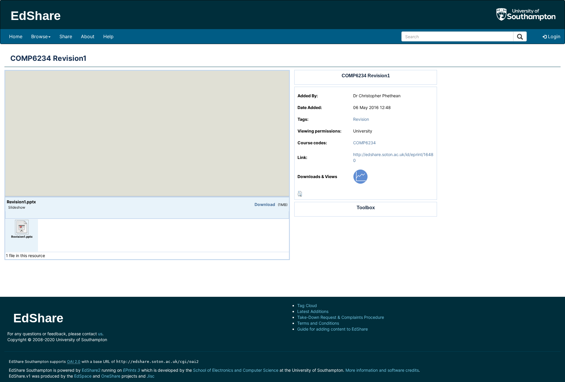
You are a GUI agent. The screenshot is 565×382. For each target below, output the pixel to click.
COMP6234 (364, 142)
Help (108, 36)
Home (15, 36)
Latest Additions (312, 311)
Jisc (150, 375)
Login (553, 36)
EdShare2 (91, 370)
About (87, 36)
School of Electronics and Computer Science (235, 370)
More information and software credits (382, 370)
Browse (39, 36)
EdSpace (83, 375)
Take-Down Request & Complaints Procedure (340, 317)
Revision (361, 119)
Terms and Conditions (318, 323)
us (100, 333)
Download (265, 204)
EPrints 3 (131, 370)
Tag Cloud (307, 305)
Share (65, 36)
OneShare (110, 375)
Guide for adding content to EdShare (332, 328)
